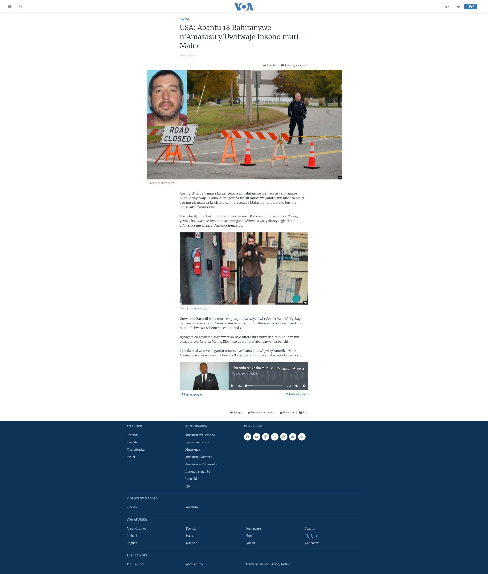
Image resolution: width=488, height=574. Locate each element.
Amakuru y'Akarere (198, 457)
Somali (250, 543)
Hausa (190, 535)
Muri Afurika (135, 449)
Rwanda (132, 442)
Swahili (310, 528)
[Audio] (458, 7)
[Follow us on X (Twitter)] (274, 436)
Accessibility (194, 564)
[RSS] (301, 436)
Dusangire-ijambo (198, 471)
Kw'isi (184, 19)
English (132, 543)
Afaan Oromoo (137, 528)
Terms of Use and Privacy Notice (268, 564)
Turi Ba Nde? (135, 564)
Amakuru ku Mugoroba (201, 464)
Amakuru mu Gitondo (200, 435)
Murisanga (192, 449)
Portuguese (253, 528)
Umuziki (191, 478)
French (191, 528)
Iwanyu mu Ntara (197, 442)
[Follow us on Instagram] (265, 436)
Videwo (132, 507)
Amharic (132, 535)
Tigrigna (311, 535)
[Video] (447, 7)
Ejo (187, 486)
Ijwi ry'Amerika (246, 373)
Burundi (132, 435)
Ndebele (191, 543)
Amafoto (192, 507)
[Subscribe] (292, 436)
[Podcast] (283, 436)
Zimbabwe (312, 543)
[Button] (270, 65)
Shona (250, 535)
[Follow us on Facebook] (247, 436)
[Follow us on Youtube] (256, 436)
